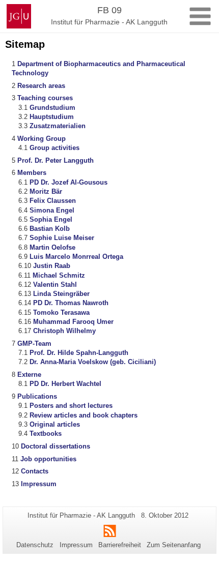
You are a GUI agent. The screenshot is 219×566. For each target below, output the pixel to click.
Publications (37, 396)
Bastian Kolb (50, 228)
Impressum (39, 484)
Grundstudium (52, 107)
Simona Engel (52, 210)
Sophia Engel (51, 219)
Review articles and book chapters (84, 415)
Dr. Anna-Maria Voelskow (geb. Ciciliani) (93, 362)
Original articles (55, 424)
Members (31, 172)
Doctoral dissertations (55, 446)
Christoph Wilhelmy (64, 331)
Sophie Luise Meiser (62, 238)
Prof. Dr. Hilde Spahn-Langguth (79, 352)
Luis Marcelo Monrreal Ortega (76, 256)
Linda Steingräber (61, 293)
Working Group (41, 138)
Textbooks (46, 433)
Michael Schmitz (59, 275)
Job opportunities (48, 459)
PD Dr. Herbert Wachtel (65, 384)
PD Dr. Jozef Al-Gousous (68, 182)
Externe (29, 374)
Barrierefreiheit (119, 545)
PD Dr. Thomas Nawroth (70, 303)
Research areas (41, 86)
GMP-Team (34, 343)
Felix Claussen (53, 200)
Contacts (34, 471)
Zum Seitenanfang (174, 545)
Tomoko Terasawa (61, 312)
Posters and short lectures (71, 405)
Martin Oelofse (52, 247)
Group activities (54, 148)
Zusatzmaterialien (58, 126)
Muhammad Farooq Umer (73, 321)
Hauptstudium (52, 117)
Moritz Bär (46, 191)
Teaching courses (45, 98)
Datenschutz (34, 545)
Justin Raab (51, 266)
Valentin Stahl (55, 284)
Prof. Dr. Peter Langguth (55, 160)
